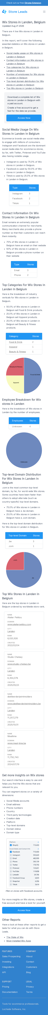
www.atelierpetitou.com (19, 624)
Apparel (13, 347)
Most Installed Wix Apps (18, 940)
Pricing (5, 986)
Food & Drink (15, 342)
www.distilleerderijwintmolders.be (24, 703)
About (29, 956)
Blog (28, 972)
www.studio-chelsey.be (19, 664)
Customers (31, 967)
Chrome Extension (33, 3)
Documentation (10, 992)
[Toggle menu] (44, 11)
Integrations (8, 967)
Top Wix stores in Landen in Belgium (24, 88)
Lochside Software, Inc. (14, 1009)
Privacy (30, 986)
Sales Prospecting (11, 956)
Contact (30, 961)
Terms (29, 992)
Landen (11, 631)
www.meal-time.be (16, 743)
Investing (6, 961)
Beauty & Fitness (17, 351)
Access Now (24, 118)
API (4, 972)
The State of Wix (14, 937)
